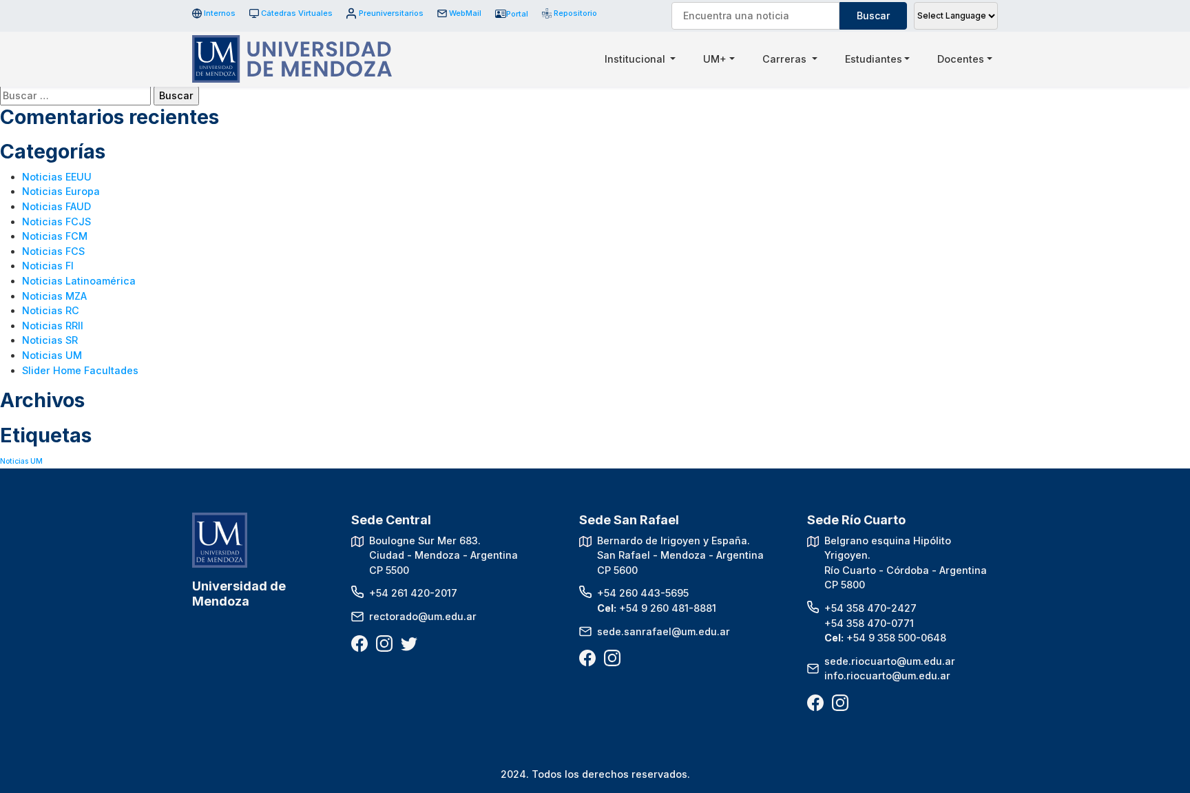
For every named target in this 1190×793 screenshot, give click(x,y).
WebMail (465, 13)
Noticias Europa (61, 191)
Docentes (960, 59)
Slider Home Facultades (80, 370)
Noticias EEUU (57, 177)
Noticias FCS (53, 251)
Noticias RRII (52, 325)
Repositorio (570, 13)
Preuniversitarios (391, 13)
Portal (517, 14)
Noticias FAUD (56, 206)
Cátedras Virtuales (297, 13)
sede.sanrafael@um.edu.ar (663, 631)
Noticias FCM (54, 236)
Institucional (636, 59)
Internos (220, 13)
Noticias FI (48, 265)
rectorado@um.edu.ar (423, 616)
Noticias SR (50, 340)
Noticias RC (50, 310)
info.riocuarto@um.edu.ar (887, 675)
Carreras (785, 59)
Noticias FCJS (56, 221)
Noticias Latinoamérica (79, 281)
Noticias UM (52, 355)
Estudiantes (873, 59)
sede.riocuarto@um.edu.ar (889, 661)
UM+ (715, 59)
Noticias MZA (54, 296)
